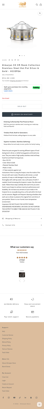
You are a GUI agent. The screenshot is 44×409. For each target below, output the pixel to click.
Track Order (5, 352)
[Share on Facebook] (9, 60)
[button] (20, 280)
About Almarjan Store (9, 363)
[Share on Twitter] (12, 60)
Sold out (22, 106)
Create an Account (8, 384)
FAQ (3, 331)
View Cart (5, 377)
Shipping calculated (15, 80)
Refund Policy (6, 342)
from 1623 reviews (22, 253)
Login (4, 380)
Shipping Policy (7, 338)
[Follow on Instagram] (9, 398)
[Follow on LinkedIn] (25, 398)
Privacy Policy (6, 345)
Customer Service (7, 335)
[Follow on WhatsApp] (36, 398)
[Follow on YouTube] (14, 398)
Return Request (7, 387)
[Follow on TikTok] (20, 398)
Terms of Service (7, 349)
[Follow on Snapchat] (31, 398)
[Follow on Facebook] (3, 398)
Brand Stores (6, 366)
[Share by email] (18, 60)
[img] (22, 250)
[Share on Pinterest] (15, 60)
